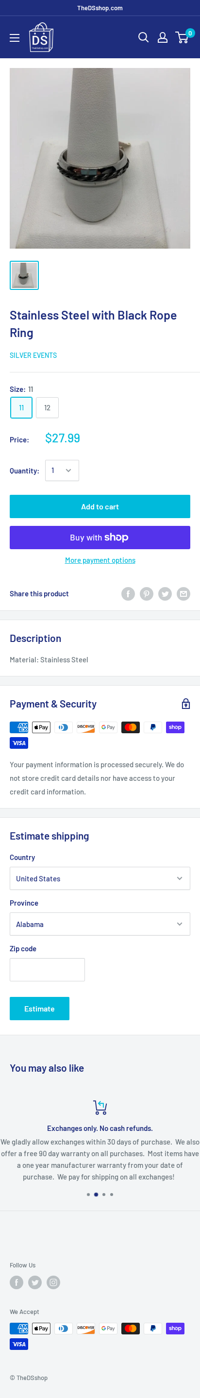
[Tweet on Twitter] (165, 593)
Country (22, 857)
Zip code (23, 948)
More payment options (100, 560)
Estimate (39, 1008)
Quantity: (24, 470)
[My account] (162, 37)
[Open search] (143, 37)
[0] (182, 37)
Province (24, 902)
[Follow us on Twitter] (35, 1282)
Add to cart (100, 506)
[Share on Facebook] (128, 593)
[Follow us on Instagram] (53, 1282)
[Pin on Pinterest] (146, 593)
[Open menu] (14, 38)
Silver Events (33, 355)
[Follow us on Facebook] (16, 1282)
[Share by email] (183, 593)
